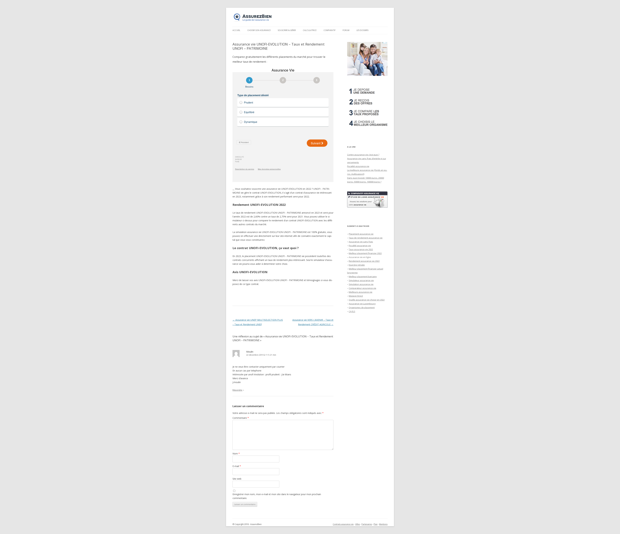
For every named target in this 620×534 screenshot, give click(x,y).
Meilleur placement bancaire (363, 276)
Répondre (237, 390)
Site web (236, 478)
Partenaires (367, 524)
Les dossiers (362, 30)
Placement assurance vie (361, 233)
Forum (346, 30)
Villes (357, 524)
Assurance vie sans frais (361, 241)
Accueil (236, 30)
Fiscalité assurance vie (358, 166)
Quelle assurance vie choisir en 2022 (367, 299)
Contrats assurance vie (343, 524)
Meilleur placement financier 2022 (365, 253)
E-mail (236, 466)
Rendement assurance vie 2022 (364, 261)
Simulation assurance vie (361, 284)
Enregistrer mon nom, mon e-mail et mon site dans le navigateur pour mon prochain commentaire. (276, 496)
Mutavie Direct (356, 295)
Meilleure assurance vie (360, 292)
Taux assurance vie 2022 (361, 249)
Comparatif (330, 30)
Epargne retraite (357, 264)
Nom (236, 453)
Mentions (383, 524)
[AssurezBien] (252, 21)
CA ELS (352, 311)
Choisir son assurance (259, 30)
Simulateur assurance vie (361, 280)
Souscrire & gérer (287, 30)
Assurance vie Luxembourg (362, 303)
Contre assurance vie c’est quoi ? (363, 154)
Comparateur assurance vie (362, 288)
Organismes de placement (362, 307)
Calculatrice (309, 30)
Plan (375, 524)
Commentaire (240, 417)
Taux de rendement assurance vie (365, 237)
